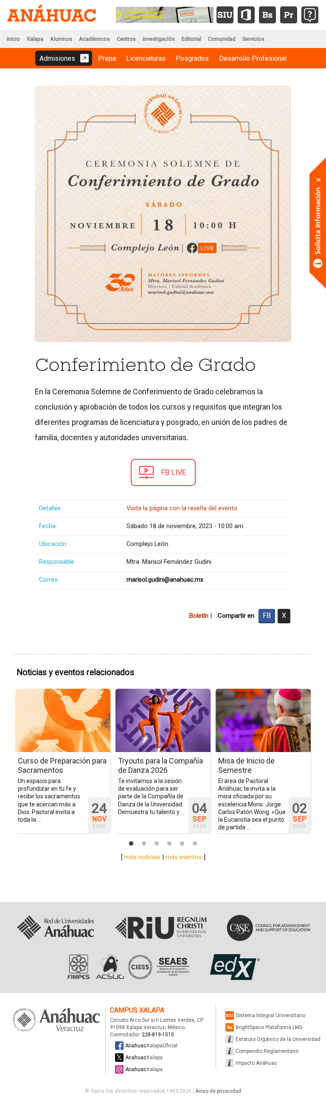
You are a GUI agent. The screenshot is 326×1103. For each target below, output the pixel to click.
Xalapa (35, 39)
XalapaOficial (151, 1046)
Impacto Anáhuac (256, 1063)
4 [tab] (169, 844)
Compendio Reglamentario (267, 1051)
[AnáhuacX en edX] (233, 967)
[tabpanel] (62, 761)
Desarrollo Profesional (253, 58)
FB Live (173, 472)
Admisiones (57, 58)
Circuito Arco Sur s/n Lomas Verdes (152, 1020)
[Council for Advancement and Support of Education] (268, 928)
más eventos (184, 857)
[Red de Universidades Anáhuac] (55, 928)
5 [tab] (182, 844)
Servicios (253, 39)
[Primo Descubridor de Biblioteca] (288, 14)
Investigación (159, 39)
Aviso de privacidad (218, 1091)
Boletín (198, 615)
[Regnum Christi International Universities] (161, 928)
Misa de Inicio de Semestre (246, 765)
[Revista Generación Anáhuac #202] (165, 14)
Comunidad (222, 39)
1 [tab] (131, 844)
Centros (126, 39)
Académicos (94, 39)
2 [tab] (144, 844)
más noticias (142, 857)
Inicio (13, 39)
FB (267, 615)
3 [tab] (156, 844)
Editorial (191, 39)
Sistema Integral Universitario (270, 1015)
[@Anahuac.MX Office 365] (246, 14)
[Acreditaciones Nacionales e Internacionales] (127, 967)
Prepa (107, 58)
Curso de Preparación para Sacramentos (62, 765)
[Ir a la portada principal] (51, 15)
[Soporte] (309, 14)
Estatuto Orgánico (278, 1039)
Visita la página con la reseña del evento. (182, 508)
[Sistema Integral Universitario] (224, 14)
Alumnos (61, 39)
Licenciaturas (146, 58)
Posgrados (192, 58)
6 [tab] (195, 844)
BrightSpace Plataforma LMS (269, 1027)
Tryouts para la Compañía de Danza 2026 (160, 765)
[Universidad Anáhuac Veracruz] (56, 1020)
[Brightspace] (267, 14)
